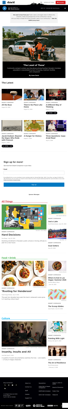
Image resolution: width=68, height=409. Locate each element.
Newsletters (49, 2)
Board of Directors (57, 387)
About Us (28, 383)
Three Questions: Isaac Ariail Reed (56, 137)
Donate (61, 2)
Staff (26, 390)
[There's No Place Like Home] (34, 94)
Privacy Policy (6, 395)
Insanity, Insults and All (16, 351)
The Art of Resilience (57, 363)
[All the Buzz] (12, 94)
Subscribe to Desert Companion (44, 387)
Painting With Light (56, 338)
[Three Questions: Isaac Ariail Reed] (56, 125)
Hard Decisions (11, 234)
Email (5, 169)
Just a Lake (53, 221)
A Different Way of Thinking (53, 106)
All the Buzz (7, 105)
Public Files (55, 391)
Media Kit (55, 395)
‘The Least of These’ (34, 65)
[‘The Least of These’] (34, 43)
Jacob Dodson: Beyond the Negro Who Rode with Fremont (12, 138)
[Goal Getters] (57, 234)
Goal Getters (53, 246)
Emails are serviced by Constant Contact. (12, 180)
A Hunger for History (32, 136)
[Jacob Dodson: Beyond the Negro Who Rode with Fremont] (12, 125)
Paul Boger (4, 238)
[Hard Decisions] (24, 217)
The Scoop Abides (56, 306)
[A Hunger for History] (34, 125)
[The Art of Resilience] (57, 351)
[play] (4, 8)
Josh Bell (4, 355)
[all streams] (65, 8)
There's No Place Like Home (33, 106)
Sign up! (34, 185)
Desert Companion (7, 102)
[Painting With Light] (57, 326)
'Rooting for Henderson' (17, 291)
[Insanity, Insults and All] (24, 334)
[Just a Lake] (57, 209)
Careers (27, 394)
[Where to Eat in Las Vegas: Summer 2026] (57, 266)
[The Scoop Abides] (57, 294)
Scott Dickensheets (53, 224)
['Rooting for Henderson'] (24, 273)
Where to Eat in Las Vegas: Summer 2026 (57, 279)
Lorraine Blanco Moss (54, 282)
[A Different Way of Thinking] (56, 94)
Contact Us (28, 387)
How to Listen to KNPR (57, 383)
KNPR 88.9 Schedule (45, 391)
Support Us (28, 398)
